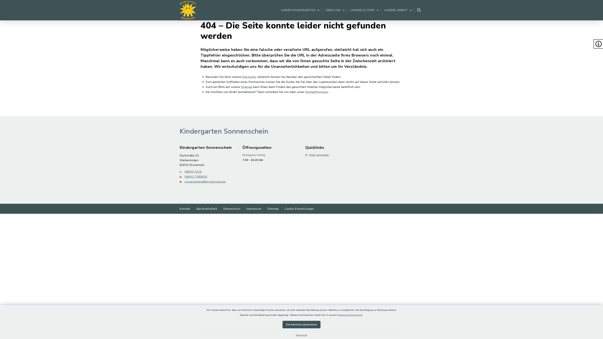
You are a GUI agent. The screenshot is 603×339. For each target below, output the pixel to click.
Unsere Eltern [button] (362, 10)
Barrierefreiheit (206, 209)
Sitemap (246, 87)
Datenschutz (231, 209)
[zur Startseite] (188, 10)
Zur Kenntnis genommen (301, 324)
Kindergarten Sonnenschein (224, 131)
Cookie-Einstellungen (299, 209)
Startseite (249, 77)
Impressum (301, 335)
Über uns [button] (333, 10)
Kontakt (185, 209)
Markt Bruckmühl (319, 155)
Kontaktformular (317, 92)
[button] (598, 44)
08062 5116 (193, 172)
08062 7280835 (196, 177)
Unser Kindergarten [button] (298, 10)
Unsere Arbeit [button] (396, 10)
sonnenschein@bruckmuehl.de (205, 182)
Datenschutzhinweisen (350, 315)
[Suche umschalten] (419, 10)
